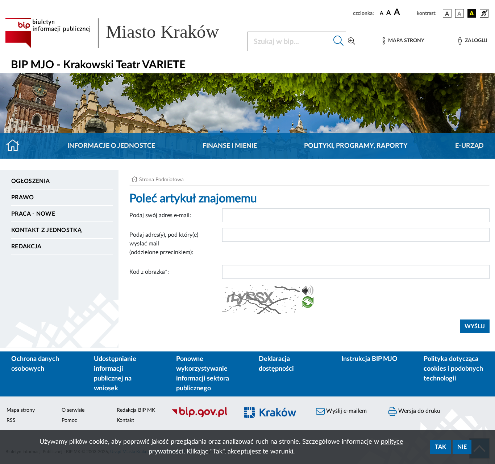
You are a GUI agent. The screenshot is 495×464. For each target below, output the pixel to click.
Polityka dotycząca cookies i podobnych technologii (453, 369)
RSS (11, 420)
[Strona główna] (15, 146)
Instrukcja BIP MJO (369, 359)
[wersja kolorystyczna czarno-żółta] (471, 13)
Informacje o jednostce (111, 146)
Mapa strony (21, 410)
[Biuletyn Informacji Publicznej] (201, 416)
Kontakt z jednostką (46, 230)
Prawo (22, 197)
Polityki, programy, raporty (356, 146)
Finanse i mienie (230, 146)
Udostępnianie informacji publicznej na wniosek (115, 374)
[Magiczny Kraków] (273, 417)
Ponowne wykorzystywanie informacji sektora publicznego (202, 374)
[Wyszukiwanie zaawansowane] (351, 41)
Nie (462, 447)
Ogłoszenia (30, 181)
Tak (440, 447)
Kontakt (125, 420)
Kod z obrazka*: (149, 272)
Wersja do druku (418, 411)
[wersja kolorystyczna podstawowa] (447, 13)
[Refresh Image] (307, 303)
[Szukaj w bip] (338, 41)
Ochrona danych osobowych (35, 364)
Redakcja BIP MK (136, 410)
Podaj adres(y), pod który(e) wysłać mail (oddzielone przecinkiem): (163, 243)
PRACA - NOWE (33, 214)
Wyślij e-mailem (346, 411)
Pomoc (69, 420)
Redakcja (26, 246)
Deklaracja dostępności (276, 364)
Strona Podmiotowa (161, 179)
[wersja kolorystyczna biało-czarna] (459, 13)
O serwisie (73, 410)
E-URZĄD (469, 146)
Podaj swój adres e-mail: (160, 215)
